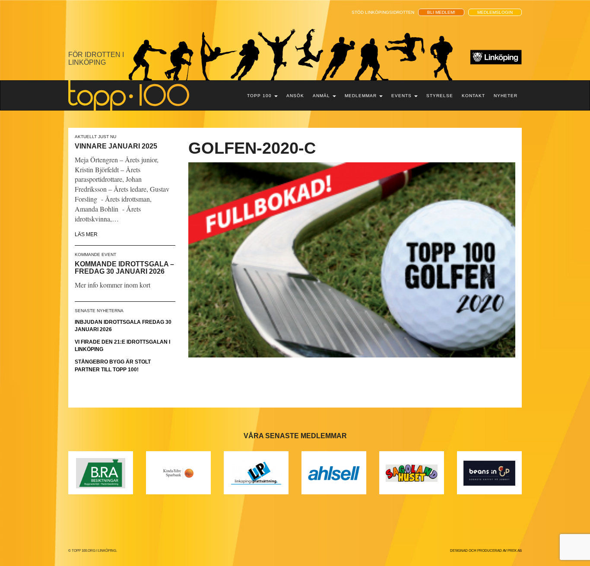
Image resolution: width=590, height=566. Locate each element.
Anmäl (322, 95)
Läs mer (86, 234)
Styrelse (439, 95)
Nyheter (505, 95)
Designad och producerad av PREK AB (486, 551)
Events (402, 95)
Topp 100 (260, 95)
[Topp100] (128, 95)
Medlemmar (361, 95)
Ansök (295, 95)
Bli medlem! (441, 12)
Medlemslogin (495, 12)
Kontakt (473, 95)
